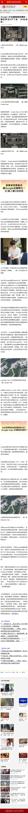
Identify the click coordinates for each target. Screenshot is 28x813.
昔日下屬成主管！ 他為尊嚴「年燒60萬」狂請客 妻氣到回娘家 (23, 760)
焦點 (10, 10)
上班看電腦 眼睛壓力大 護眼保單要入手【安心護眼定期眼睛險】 (7, 748)
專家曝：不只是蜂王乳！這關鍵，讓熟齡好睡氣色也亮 (23, 719)
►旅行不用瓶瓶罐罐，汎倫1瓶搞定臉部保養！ (11, 641)
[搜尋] (25, 3)
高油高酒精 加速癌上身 (23, 745)
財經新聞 (5, 10)
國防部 (13, 672)
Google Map (8, 672)
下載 (25, 6)
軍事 (17, 672)
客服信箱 (7, 810)
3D (20, 672)
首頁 (1, 10)
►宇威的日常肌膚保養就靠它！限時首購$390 (11, 639)
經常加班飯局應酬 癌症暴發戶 (5, 760)
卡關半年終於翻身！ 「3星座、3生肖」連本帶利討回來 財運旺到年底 (5, 719)
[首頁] (14, 1)
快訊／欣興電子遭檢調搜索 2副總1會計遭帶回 (23, 705)
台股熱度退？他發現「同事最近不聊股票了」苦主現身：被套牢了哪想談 (7, 694)
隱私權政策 (21, 810)
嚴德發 (23, 672)
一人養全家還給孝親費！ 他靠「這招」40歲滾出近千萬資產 (7, 734)
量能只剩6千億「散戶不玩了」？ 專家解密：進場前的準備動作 (7, 708)
